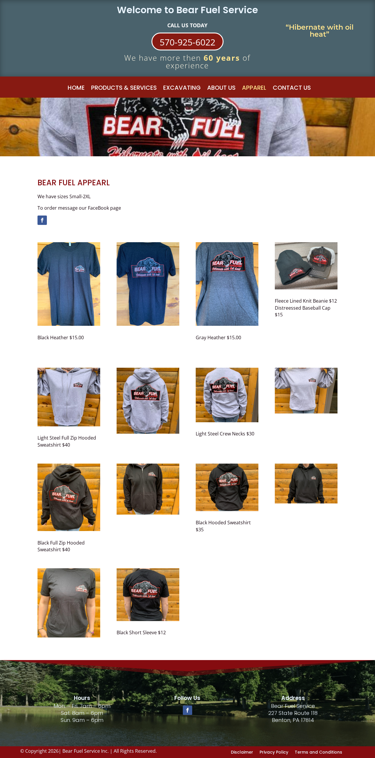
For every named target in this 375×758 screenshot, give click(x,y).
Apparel (254, 89)
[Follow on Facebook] (42, 220)
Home (76, 89)
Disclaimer (242, 751)
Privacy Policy (274, 751)
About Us (221, 89)
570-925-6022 (187, 42)
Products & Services (124, 89)
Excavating (182, 89)
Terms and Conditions (318, 751)
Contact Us (292, 89)
